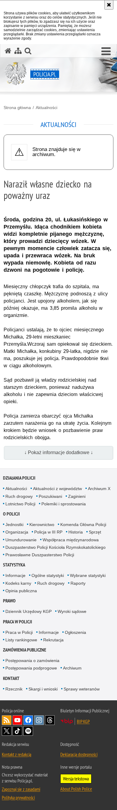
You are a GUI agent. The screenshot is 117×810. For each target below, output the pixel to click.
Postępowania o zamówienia (32, 660)
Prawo (9, 601)
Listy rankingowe (21, 639)
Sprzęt (95, 532)
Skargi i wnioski (43, 689)
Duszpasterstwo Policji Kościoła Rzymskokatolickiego (55, 547)
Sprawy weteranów (82, 689)
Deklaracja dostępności (79, 754)
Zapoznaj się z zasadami (21, 789)
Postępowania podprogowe (31, 668)
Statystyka (14, 565)
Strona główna (17, 107)
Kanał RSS (6, 720)
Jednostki (14, 524)
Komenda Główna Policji (83, 524)
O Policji (11, 514)
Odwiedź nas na (17, 720)
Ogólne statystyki (48, 575)
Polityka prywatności (18, 797)
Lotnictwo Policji (20, 503)
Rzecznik (13, 689)
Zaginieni (77, 496)
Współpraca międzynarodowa (71, 539)
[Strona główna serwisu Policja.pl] (8, 51)
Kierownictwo (41, 524)
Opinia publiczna (21, 590)
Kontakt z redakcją (16, 754)
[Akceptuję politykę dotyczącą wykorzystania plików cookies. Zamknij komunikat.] (108, 5)
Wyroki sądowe (72, 611)
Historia (75, 532)
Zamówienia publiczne (24, 650)
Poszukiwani (50, 496)
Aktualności (46, 107)
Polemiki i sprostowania (63, 503)
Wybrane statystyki (88, 575)
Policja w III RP (48, 532)
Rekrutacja (53, 639)
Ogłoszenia (75, 632)
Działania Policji (19, 478)
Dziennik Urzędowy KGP (28, 611)
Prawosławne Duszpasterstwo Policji (39, 554)
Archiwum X (99, 488)
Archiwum (72, 668)
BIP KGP (83, 721)
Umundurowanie (21, 539)
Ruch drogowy (19, 496)
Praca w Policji (17, 622)
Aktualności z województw (57, 488)
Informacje (15, 575)
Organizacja (16, 532)
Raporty (78, 583)
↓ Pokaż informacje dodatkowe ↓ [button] (58, 452)
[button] (106, 51)
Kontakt (11, 678)
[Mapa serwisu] (18, 51)
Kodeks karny (18, 583)
